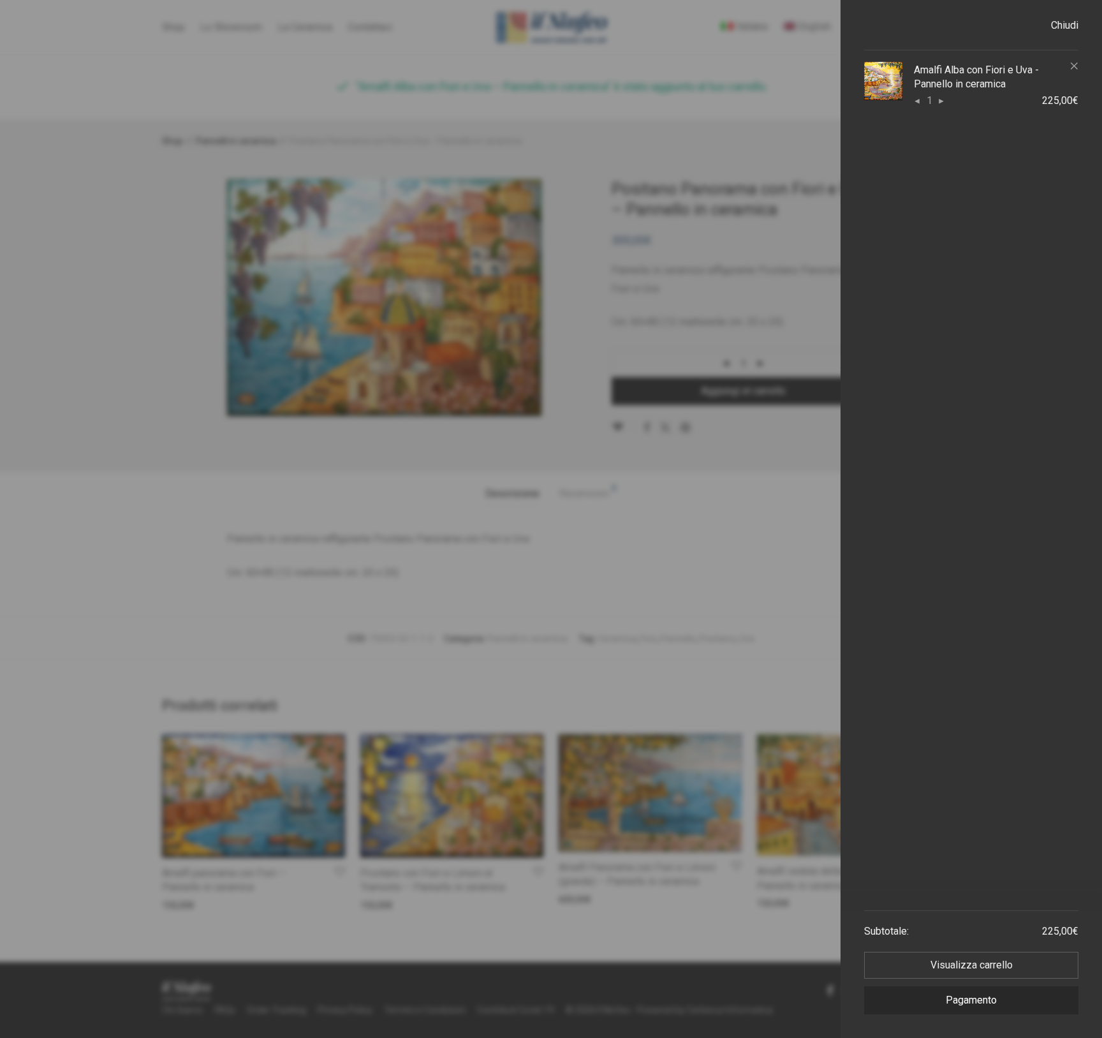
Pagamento (971, 1000)
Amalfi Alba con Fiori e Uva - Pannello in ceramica (976, 77)
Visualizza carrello (971, 965)
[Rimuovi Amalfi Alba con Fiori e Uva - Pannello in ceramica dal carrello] (1070, 66)
